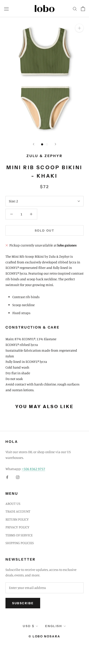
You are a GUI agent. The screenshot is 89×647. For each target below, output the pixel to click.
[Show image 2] (47, 144)
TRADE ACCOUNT (17, 511)
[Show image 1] (42, 144)
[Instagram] (17, 477)
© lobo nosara (44, 636)
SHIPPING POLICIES (19, 543)
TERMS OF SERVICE (19, 535)
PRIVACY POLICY (17, 527)
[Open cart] (83, 8)
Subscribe (23, 603)
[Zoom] (79, 28)
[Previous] (33, 144)
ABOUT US (12, 503)
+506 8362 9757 (33, 469)
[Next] (55, 144)
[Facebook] (7, 477)
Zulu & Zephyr (44, 156)
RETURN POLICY (17, 519)
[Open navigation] (6, 8)
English (53, 626)
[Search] (75, 9)
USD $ (28, 626)
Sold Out (45, 230)
